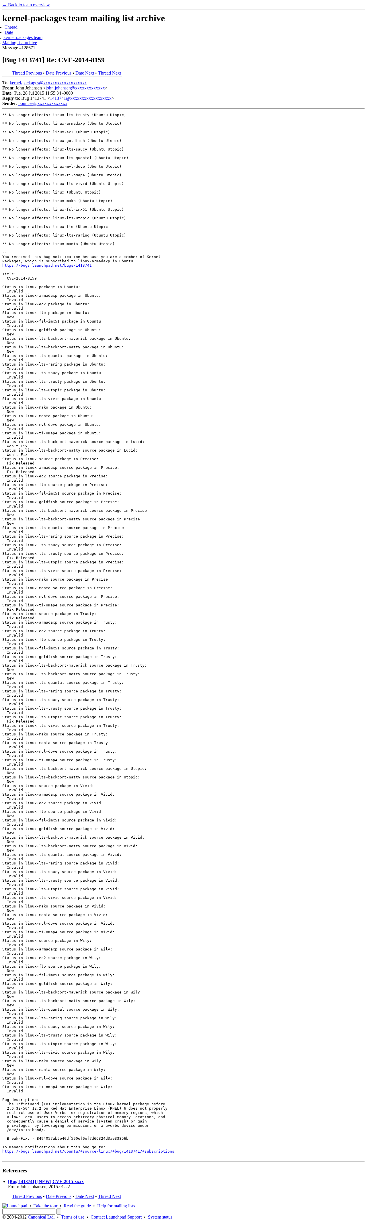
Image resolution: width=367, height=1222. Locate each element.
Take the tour (45, 1205)
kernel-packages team (22, 37)
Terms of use (72, 1217)
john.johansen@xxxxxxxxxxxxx (75, 87)
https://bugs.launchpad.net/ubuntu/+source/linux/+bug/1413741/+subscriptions (88, 1151)
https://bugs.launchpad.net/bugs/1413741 (47, 265)
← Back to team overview (26, 4)
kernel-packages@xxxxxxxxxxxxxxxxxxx (48, 82)
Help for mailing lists (116, 1205)
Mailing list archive (19, 42)
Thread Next (109, 73)
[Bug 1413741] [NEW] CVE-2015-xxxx (46, 1181)
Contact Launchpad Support (116, 1217)
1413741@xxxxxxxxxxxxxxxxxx (81, 98)
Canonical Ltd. (41, 1217)
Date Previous (58, 73)
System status (160, 1217)
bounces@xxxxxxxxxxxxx (42, 103)
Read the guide (77, 1205)
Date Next (84, 73)
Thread (11, 27)
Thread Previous (27, 73)
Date (9, 32)
